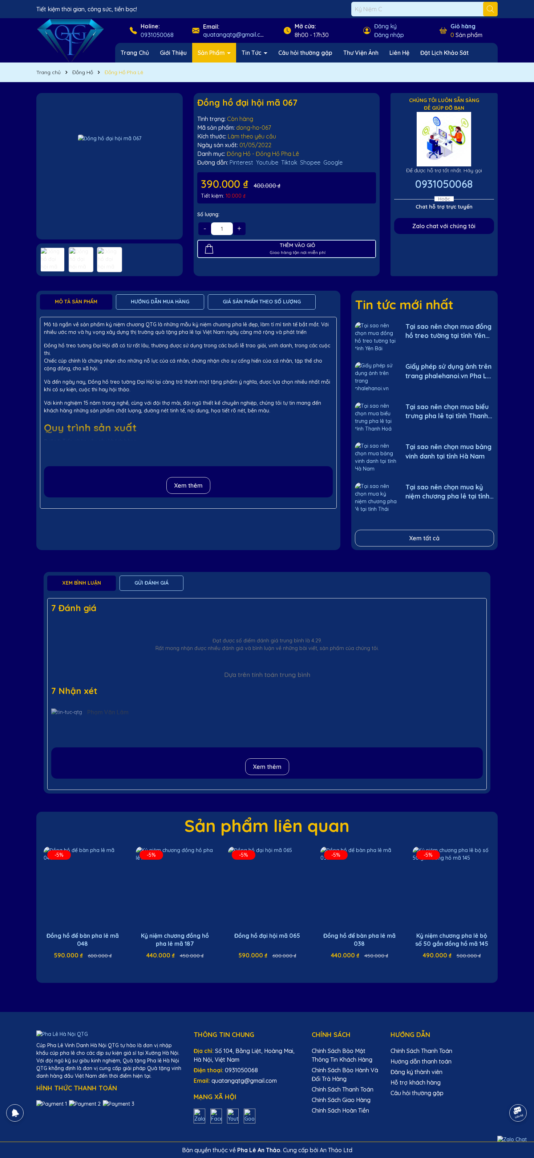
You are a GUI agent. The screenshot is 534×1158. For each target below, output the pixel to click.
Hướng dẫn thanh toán (421, 1061)
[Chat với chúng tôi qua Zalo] (512, 1139)
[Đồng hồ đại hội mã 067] (109, 166)
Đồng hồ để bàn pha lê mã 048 (82, 939)
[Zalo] (199, 1115)
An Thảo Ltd (336, 1150)
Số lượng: (208, 214)
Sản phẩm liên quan (267, 825)
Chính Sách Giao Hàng (341, 1099)
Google (333, 162)
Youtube (267, 162)
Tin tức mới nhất (404, 304)
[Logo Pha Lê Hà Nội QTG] (70, 40)
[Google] (249, 1115)
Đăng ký (385, 26)
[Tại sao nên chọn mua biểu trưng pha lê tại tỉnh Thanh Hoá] (376, 417)
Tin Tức (252, 52)
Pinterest (241, 162)
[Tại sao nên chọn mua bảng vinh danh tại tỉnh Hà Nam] (376, 457)
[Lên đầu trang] (518, 1092)
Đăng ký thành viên (416, 1072)
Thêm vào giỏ (88, 968)
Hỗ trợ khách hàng (416, 1082)
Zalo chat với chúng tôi (444, 226)
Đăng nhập (389, 35)
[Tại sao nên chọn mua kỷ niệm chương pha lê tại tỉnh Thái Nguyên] (376, 497)
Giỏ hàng (463, 26)
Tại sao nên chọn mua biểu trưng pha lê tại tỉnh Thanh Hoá (447, 411)
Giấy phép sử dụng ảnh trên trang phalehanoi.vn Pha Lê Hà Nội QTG (448, 371)
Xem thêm (188, 485)
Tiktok (289, 162)
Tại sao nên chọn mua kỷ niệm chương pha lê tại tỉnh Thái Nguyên (447, 492)
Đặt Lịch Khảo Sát (444, 52)
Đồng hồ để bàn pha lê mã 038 (359, 939)
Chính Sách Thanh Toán (342, 1089)
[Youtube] (233, 1115)
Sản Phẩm (212, 52)
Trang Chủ (135, 52)
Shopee (310, 162)
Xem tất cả (424, 538)
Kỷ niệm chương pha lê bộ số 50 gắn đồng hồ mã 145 (451, 939)
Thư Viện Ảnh (361, 52)
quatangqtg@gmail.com (235, 34)
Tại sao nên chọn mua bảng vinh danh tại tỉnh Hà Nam (448, 451)
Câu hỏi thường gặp (305, 52)
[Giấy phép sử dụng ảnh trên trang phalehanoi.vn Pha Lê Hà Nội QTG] (376, 376)
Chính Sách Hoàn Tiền (340, 1110)
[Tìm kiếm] (490, 9)
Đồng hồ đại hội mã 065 (267, 935)
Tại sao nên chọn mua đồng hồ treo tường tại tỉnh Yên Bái (448, 331)
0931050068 (157, 35)
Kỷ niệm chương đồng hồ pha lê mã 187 (175, 939)
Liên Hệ (399, 52)
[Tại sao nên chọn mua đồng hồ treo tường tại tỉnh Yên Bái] (376, 336)
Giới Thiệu (173, 52)
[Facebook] (216, 1115)
